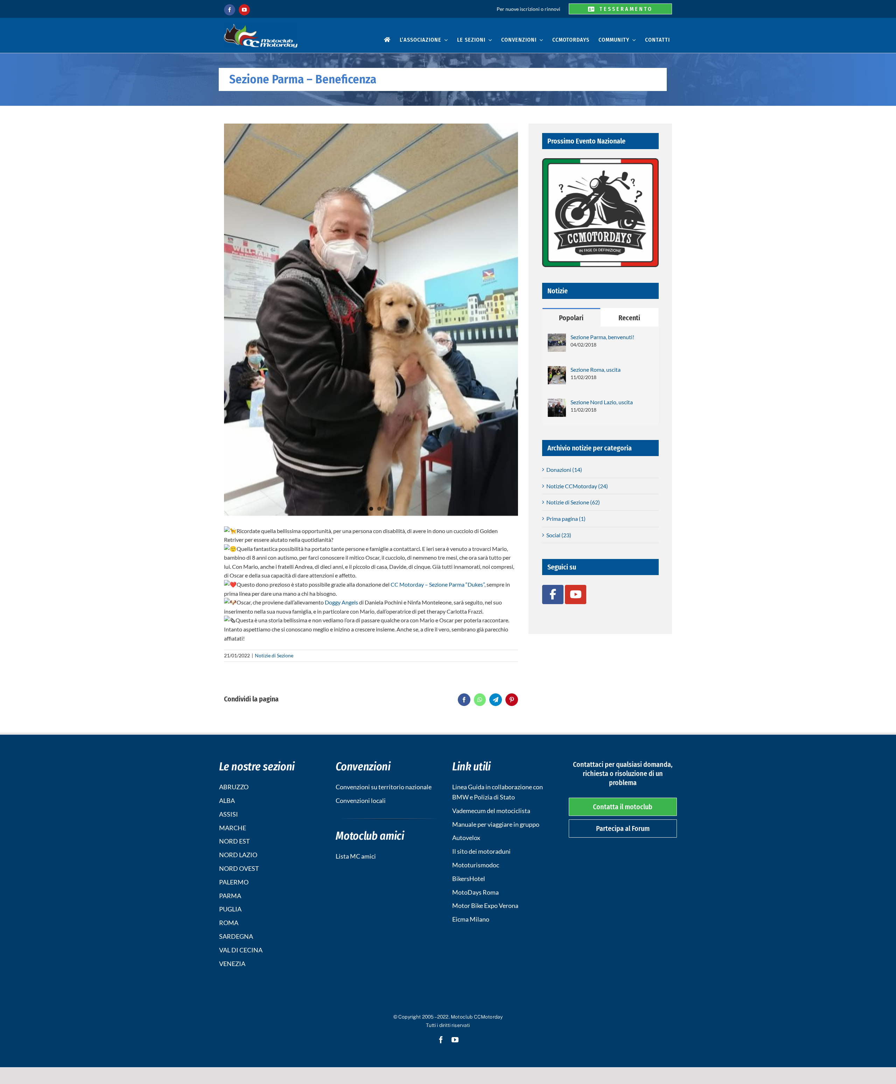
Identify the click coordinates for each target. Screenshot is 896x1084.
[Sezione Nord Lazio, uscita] (557, 403)
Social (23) (558, 535)
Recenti (629, 318)
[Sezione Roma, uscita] (557, 370)
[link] (437, 584)
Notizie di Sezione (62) (573, 502)
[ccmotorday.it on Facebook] (553, 594)
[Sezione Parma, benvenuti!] (557, 338)
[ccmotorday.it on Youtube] (575, 594)
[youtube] (244, 9)
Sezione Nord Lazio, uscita (601, 402)
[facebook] (229, 9)
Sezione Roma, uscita (595, 369)
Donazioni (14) (564, 469)
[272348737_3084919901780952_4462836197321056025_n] (371, 320)
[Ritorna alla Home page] (387, 40)
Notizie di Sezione (274, 655)
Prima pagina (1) (566, 518)
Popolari (571, 318)
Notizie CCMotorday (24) (577, 486)
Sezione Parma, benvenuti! (602, 337)
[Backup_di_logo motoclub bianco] (261, 25)
